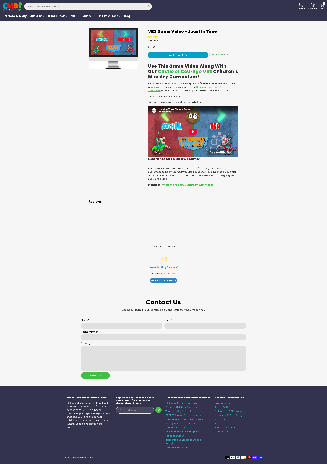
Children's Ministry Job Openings (183, 431)
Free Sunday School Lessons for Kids (186, 419)
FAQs (218, 423)
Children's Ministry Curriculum (182, 403)
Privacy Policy (222, 403)
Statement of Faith (225, 427)
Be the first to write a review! (163, 280)
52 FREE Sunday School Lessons (183, 415)
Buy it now (218, 54)
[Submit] (158, 410)
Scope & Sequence (176, 427)
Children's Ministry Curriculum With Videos (187, 184)
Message (87, 343)
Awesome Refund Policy (228, 415)
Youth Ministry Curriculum (179, 411)
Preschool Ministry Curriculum (182, 407)
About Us (220, 419)
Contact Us (221, 431)
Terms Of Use (222, 407)
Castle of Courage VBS (185, 71)
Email (168, 320)
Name (85, 320)
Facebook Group (175, 435)
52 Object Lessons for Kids (180, 423)
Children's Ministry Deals (83, 457)
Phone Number (89, 331)
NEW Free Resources (177, 447)
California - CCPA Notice (229, 411)
